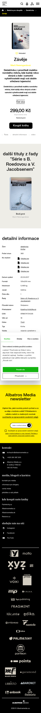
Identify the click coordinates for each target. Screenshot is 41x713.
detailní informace (20, 135)
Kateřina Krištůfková (28, 310)
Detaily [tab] (19, 339)
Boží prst (20, 214)
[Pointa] (20, 661)
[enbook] (13, 692)
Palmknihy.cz (7, 505)
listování (22, 53)
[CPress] (27, 591)
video (33, 135)
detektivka (24, 247)
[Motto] (27, 553)
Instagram (11, 528)
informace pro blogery (10, 485)
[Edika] (29, 614)
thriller (23, 249)
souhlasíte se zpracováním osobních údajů (20, 417)
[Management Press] (12, 591)
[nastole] (29, 623)
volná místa (6, 489)
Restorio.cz (6, 517)
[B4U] (20, 599)
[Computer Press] (27, 579)
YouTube (10, 538)
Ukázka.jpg (25, 259)
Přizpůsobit (19, 376)
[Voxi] (14, 579)
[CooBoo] (31, 565)
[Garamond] (28, 672)
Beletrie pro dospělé (14, 10)
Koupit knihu (21, 125)
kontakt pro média (9, 481)
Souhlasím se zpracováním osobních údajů (23, 431)
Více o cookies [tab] (32, 339)
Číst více (20, 101)
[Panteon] (20, 649)
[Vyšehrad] (11, 623)
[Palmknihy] (20, 638)
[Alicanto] (13, 614)
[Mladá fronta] (10, 672)
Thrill (22, 322)
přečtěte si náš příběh (10, 493)
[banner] (5, 4)
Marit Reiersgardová (20, 65)
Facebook (11, 533)
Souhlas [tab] (7, 339)
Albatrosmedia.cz (8, 509)
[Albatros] (14, 553)
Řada (6, 135)
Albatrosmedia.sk (8, 513)
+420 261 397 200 (14, 457)
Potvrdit (29, 425)
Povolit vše (20, 369)
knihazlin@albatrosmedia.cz (17, 453)
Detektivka (30, 10)
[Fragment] (20, 606)
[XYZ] (17, 565)
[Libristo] (10, 683)
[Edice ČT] (20, 631)
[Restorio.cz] (30, 692)
